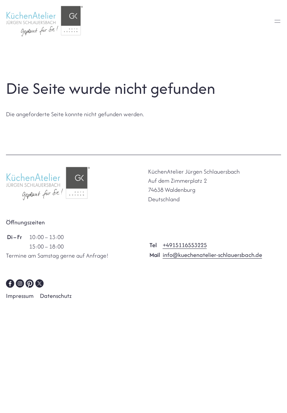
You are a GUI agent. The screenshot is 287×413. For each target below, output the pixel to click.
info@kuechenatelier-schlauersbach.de (212, 255)
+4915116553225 (185, 245)
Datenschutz (56, 296)
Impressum (20, 296)
